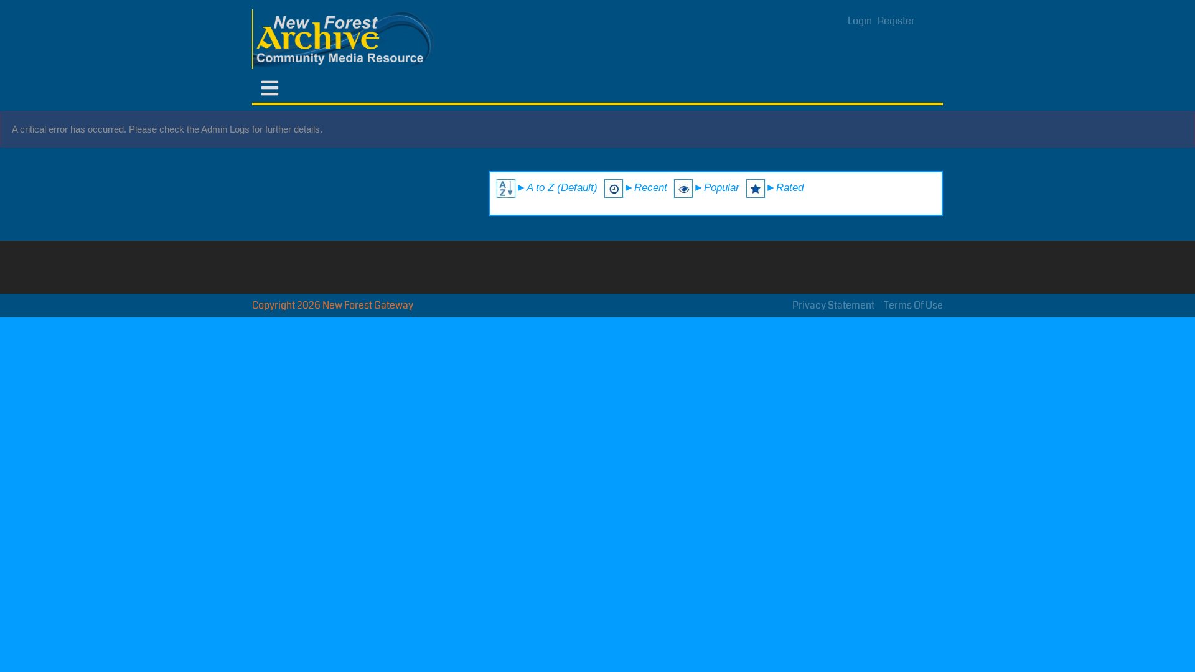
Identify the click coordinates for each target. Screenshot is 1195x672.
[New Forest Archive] (345, 39)
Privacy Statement (833, 305)
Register (896, 21)
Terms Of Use (913, 305)
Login (860, 21)
